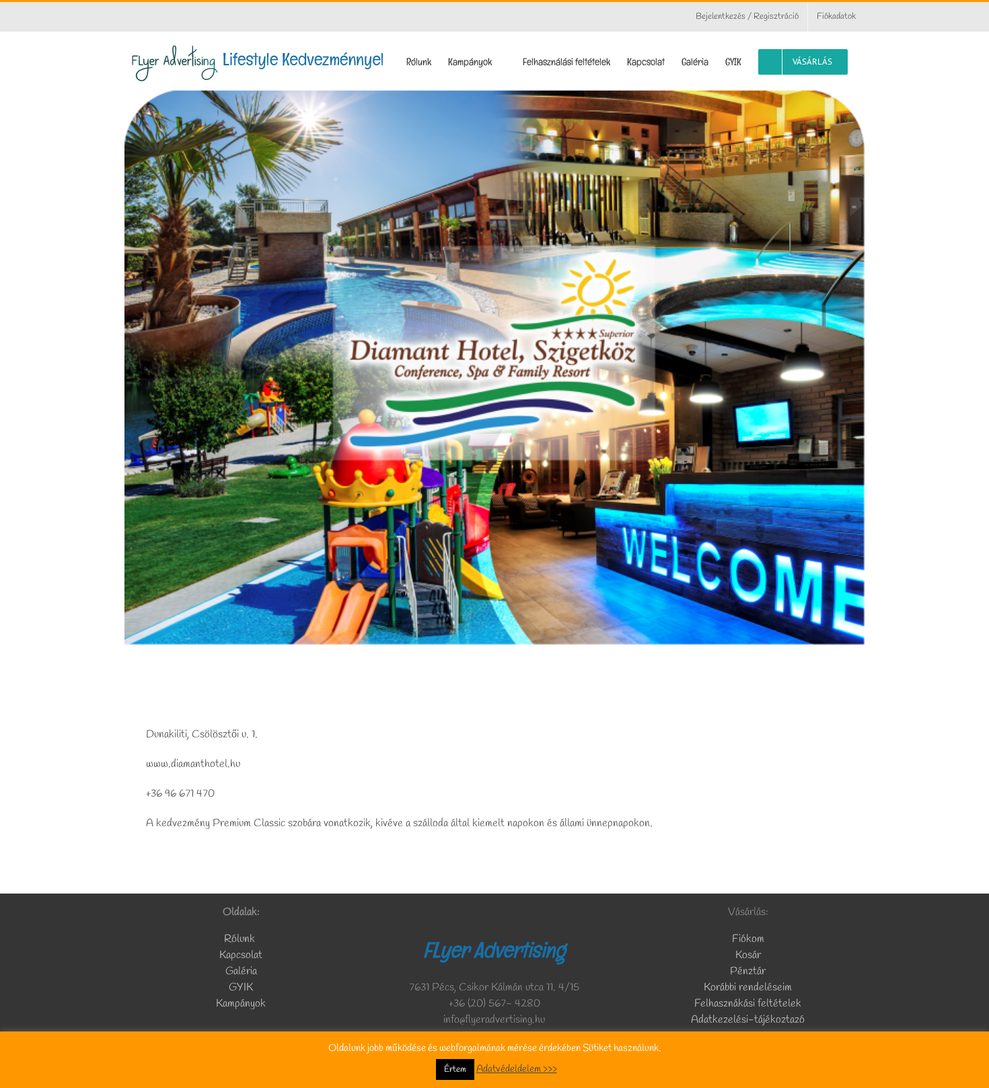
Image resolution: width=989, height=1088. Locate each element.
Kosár (748, 955)
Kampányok (241, 1003)
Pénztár (748, 971)
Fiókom (748, 939)
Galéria (241, 971)
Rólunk (241, 939)
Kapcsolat (240, 955)
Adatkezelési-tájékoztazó (748, 1020)
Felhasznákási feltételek (747, 1003)
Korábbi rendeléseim (748, 987)
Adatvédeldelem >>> (516, 1069)
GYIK (241, 987)
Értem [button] (455, 1069)
